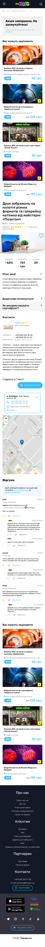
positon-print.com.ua (23, 340)
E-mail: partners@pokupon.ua (22, 883)
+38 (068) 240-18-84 (19, 401)
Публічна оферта (23, 865)
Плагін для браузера (22, 836)
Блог (22, 843)
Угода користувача (22, 807)
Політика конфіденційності (23, 811)
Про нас (22, 804)
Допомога (22, 829)
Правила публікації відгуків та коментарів (22, 847)
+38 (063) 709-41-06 (19, 403)
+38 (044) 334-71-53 (22, 879)
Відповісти (16, 516)
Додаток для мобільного (22, 840)
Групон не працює (22, 815)
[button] (22, 442)
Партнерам (22, 861)
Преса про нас (22, 800)
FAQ (22, 833)
